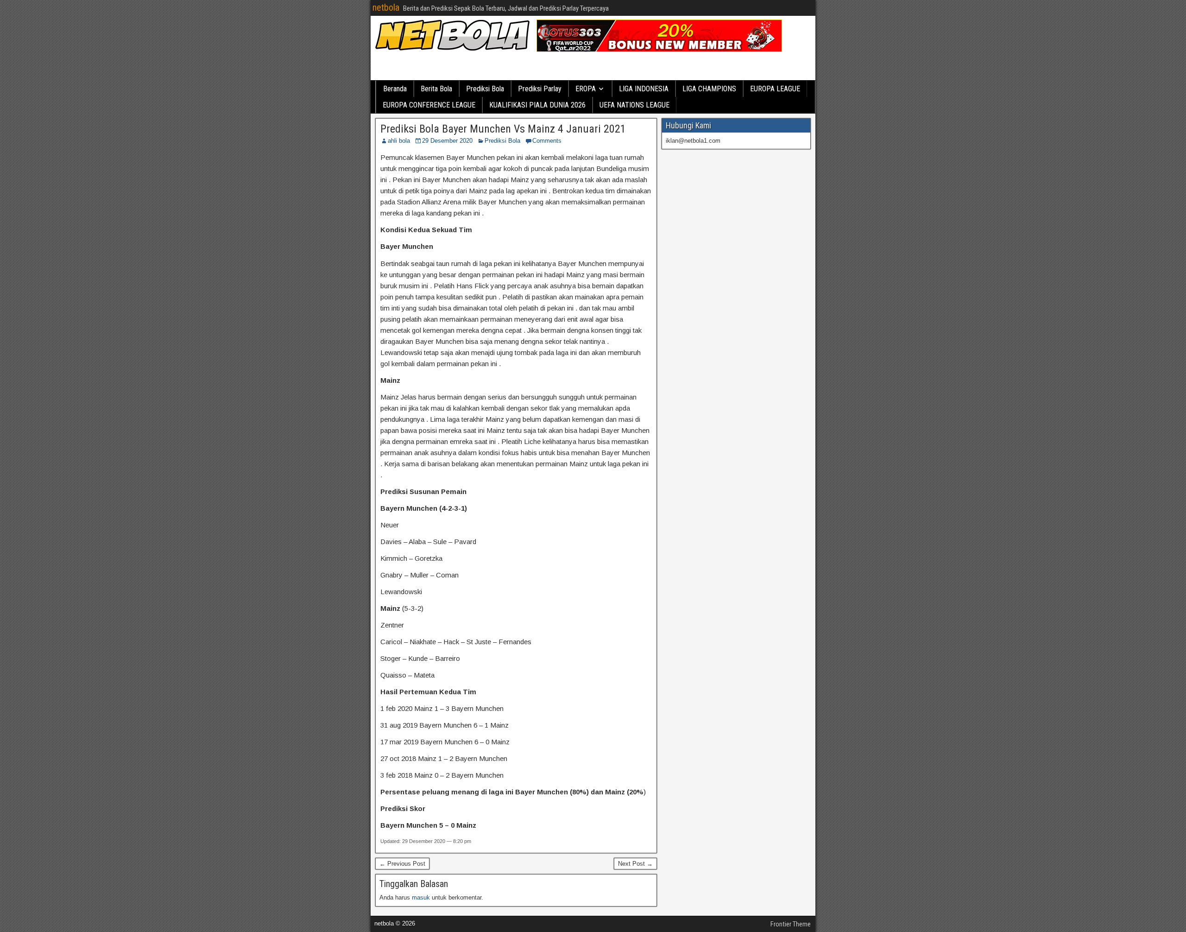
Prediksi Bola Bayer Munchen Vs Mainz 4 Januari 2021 (503, 128)
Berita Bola (436, 88)
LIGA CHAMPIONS (709, 88)
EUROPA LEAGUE (775, 88)
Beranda (395, 88)
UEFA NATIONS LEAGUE (634, 105)
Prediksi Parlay (539, 88)
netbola (385, 7)
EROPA (585, 88)
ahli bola (399, 140)
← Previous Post (402, 863)
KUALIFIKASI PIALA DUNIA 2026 (537, 105)
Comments (546, 140)
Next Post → (635, 863)
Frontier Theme (790, 924)
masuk (421, 897)
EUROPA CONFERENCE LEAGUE (429, 105)
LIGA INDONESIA (644, 88)
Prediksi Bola (485, 88)
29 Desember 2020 (447, 140)
